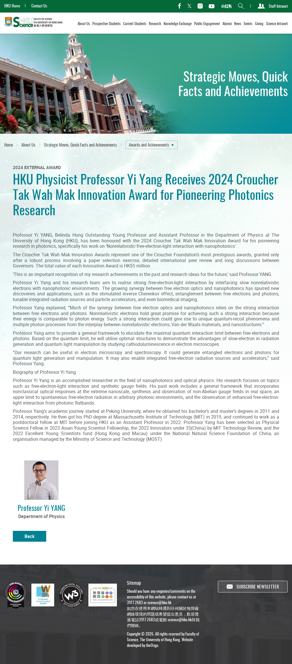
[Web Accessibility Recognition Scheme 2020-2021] (102, 595)
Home (8, 144)
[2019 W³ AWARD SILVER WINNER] (71, 595)
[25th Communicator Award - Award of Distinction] (15, 595)
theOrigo (152, 645)
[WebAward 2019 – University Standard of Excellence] (42, 595)
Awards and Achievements (149, 144)
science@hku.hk (159, 602)
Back (30, 536)
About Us (28, 144)
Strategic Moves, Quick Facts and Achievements (80, 144)
